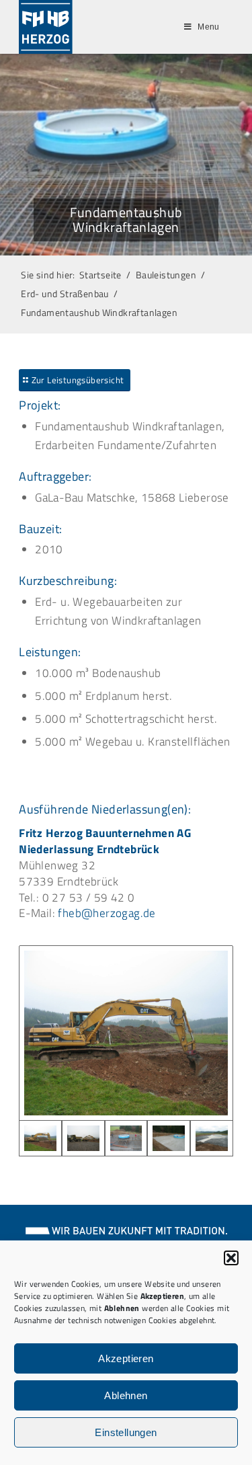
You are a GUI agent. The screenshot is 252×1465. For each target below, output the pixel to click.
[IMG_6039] (168, 1138)
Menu (209, 27)
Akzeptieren (125, 1358)
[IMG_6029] (126, 1138)
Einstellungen (126, 1432)
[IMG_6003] (126, 1033)
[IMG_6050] (211, 1138)
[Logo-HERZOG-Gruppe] (46, 27)
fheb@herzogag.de (106, 913)
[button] (231, 1258)
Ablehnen (125, 1395)
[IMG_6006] (83, 1138)
